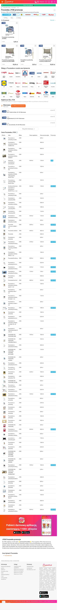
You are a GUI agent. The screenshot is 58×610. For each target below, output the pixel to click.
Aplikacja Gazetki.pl (5, 574)
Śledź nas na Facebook (18, 569)
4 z (5, 20)
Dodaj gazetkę (4, 577)
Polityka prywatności (51, 601)
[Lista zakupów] (52, 2)
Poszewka (14, 7)
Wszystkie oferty (6, 7)
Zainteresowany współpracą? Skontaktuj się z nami (31, 568)
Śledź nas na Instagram (18, 570)
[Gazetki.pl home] (9, 1)
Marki (2, 572)
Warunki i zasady (42, 601)
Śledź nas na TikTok (18, 574)
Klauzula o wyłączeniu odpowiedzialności (30, 601)
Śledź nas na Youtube (18, 572)
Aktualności (3, 579)
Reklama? (3, 569)
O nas (2, 576)
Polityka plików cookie (5, 602)
